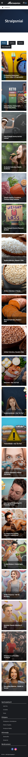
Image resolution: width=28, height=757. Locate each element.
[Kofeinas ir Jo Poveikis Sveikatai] (14, 646)
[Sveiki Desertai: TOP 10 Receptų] (14, 585)
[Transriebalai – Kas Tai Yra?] (14, 432)
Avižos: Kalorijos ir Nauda (12, 291)
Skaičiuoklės (6, 736)
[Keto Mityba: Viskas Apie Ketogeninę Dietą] (14, 96)
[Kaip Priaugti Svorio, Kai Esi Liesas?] (14, 126)
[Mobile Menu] (2, 3)
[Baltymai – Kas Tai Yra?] (14, 371)
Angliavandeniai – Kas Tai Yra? (14, 413)
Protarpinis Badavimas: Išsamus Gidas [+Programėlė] (13, 76)
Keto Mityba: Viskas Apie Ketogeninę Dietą (12, 106)
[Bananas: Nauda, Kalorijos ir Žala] (14, 615)
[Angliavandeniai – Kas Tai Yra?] (14, 401)
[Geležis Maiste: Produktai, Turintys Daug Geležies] (14, 187)
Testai (4, 713)
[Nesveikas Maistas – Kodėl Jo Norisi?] (14, 676)
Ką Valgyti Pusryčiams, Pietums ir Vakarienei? (11, 534)
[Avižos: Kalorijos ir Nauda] (14, 279)
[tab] (4, 43)
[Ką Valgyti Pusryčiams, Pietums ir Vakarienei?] (14, 524)
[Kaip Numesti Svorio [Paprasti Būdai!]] (14, 218)
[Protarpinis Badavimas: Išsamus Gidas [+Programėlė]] (14, 65)
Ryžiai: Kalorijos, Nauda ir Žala (13, 260)
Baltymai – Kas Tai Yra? (11, 382)
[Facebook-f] (12, 749)
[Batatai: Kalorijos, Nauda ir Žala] (14, 310)
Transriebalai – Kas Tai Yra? (13, 443)
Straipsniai (5, 740)
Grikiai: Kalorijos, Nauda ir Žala (14, 352)
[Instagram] (15, 749)
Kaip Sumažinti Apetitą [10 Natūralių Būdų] (12, 503)
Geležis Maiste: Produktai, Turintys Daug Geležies (12, 198)
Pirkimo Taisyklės (7, 725)
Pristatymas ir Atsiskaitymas (9, 721)
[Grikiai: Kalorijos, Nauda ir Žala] (14, 340)
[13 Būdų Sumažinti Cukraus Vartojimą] (14, 462)
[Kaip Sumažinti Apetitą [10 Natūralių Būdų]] (14, 493)
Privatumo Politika (7, 728)
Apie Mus (5, 706)
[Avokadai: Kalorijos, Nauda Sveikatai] (14, 157)
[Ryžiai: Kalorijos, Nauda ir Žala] (14, 249)
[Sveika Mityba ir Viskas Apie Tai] (14, 554)
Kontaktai (5, 709)
